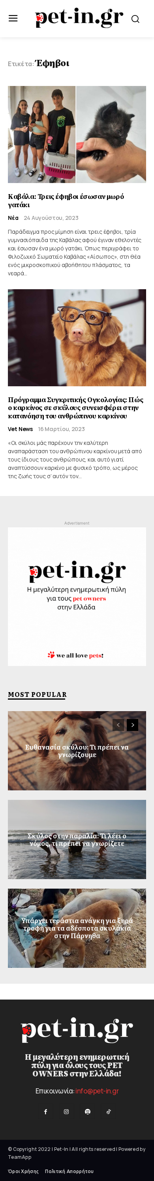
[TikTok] (108, 1111)
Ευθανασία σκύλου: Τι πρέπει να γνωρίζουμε (77, 750)
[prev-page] (118, 725)
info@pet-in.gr (96, 1090)
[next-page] (132, 725)
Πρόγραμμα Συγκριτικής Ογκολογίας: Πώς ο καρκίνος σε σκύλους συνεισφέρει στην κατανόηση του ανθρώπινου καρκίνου (75, 408)
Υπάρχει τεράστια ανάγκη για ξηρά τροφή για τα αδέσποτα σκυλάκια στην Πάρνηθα (77, 928)
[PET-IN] (79, 17)
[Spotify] (87, 1111)
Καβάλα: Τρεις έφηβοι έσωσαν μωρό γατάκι (66, 201)
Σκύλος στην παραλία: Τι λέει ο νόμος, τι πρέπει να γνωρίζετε (77, 839)
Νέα (13, 218)
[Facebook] (45, 1111)
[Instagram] (66, 1111)
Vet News (20, 429)
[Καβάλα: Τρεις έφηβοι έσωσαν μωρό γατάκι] (77, 134)
